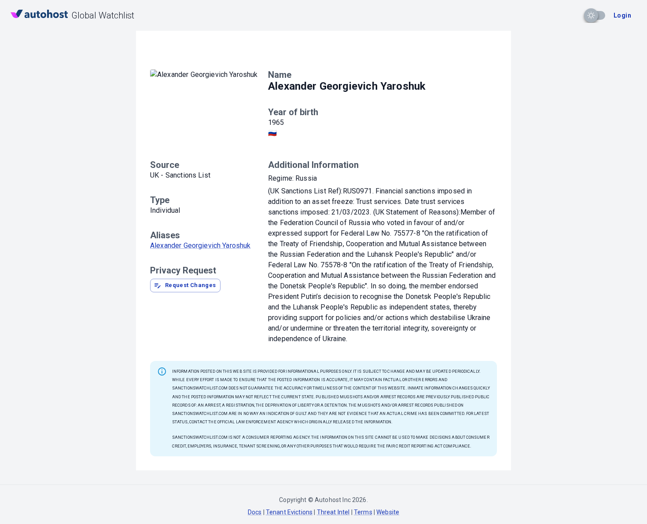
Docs (255, 512)
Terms (363, 512)
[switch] (591, 15)
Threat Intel (333, 512)
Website (387, 512)
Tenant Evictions (289, 512)
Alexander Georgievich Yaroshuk (200, 245)
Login (622, 15)
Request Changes (190, 285)
